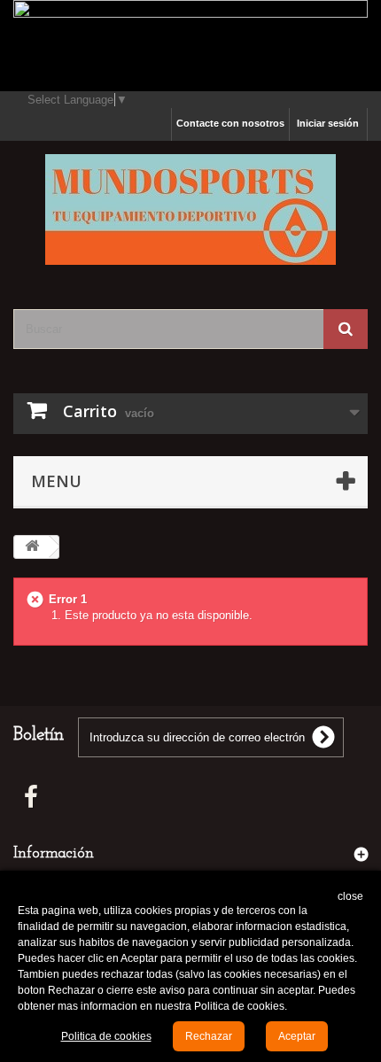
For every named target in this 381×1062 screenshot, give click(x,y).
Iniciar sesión (328, 123)
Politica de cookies (106, 1036)
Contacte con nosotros (230, 123)
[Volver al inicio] (32, 547)
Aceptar (296, 1036)
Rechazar (208, 1036)
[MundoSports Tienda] (190, 209)
